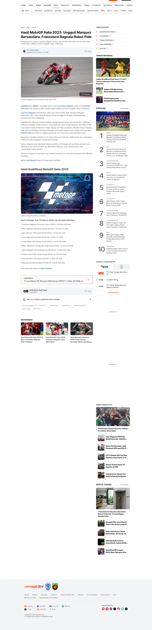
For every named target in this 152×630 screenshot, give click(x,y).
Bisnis (38, 5)
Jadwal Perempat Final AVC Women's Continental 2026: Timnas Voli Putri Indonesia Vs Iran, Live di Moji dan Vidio (117, 152)
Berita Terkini (103, 484)
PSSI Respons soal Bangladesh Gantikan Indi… (115, 99)
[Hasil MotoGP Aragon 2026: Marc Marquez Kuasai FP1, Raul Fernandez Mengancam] (101, 551)
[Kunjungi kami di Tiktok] (126, 609)
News (31, 5)
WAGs (103, 10)
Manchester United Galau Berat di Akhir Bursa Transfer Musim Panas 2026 (116, 203)
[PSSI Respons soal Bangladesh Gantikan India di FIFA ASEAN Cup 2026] (99, 99)
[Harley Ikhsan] (24, 51)
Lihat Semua (124, 108)
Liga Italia (58, 10)
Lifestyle (65, 5)
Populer (101, 108)
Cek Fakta (107, 5)
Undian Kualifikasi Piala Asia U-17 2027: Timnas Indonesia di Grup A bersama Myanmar (111, 81)
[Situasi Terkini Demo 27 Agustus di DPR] (101, 466)
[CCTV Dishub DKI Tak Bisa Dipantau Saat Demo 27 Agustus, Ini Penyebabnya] (101, 456)
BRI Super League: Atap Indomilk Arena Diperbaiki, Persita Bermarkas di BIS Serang (116, 238)
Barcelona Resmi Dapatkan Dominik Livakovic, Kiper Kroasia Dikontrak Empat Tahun (116, 190)
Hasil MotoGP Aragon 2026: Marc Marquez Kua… (116, 551)
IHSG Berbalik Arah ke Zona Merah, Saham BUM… (117, 542)
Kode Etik (54, 595)
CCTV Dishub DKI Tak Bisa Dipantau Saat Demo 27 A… (117, 456)
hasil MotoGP (32, 160)
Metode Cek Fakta (30, 598)
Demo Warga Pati (104, 405)
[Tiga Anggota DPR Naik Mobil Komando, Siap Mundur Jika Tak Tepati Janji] (101, 438)
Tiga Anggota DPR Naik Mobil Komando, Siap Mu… (116, 438)
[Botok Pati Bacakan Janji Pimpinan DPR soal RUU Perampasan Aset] (101, 447)
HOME (23, 5)
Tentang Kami (105, 595)
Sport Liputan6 (46, 268)
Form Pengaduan (92, 595)
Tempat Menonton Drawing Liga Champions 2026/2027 (116, 214)
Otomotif (96, 5)
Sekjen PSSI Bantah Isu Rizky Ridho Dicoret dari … (114, 90)
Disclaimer (44, 595)
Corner (116, 10)
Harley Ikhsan (34, 50)
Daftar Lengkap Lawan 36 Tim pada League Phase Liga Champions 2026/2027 (116, 225)
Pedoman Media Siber (67, 595)
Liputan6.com (40, 615)
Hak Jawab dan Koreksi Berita (48, 598)
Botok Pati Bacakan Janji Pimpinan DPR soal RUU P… (116, 447)
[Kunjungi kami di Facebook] (111, 609)
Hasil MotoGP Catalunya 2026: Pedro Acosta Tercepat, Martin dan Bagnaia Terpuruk (81, 339)
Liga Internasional (93, 10)
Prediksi (123, 10)
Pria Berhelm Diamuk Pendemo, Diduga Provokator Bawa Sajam (113, 430)
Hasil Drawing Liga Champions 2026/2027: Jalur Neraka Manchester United (117, 165)
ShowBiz (47, 5)
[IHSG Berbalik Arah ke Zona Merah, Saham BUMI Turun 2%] (101, 542)
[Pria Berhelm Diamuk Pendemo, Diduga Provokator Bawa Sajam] (113, 416)
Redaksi (34, 595)
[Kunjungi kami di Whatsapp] (122, 609)
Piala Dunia (38, 10)
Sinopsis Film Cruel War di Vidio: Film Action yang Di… (117, 523)
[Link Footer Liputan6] (34, 586)
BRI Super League (79, 10)
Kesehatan (76, 5)
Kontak (27, 595)
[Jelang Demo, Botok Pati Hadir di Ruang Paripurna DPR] (101, 475)
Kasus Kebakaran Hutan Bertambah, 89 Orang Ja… (116, 532)
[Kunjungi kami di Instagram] (118, 609)
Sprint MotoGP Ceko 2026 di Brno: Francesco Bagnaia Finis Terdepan (32, 339)
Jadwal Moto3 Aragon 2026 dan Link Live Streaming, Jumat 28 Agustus (116, 177)
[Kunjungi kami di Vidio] (103, 609)
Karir (114, 595)
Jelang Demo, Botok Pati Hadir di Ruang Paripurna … (117, 475)
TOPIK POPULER (102, 27)
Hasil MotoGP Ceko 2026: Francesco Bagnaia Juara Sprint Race (55, 339)
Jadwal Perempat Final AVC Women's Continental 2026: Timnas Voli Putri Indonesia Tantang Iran (116, 138)
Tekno (86, 5)
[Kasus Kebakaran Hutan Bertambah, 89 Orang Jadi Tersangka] (101, 532)
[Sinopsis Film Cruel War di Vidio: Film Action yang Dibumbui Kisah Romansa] (101, 523)
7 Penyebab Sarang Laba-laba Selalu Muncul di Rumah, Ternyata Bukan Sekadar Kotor (112, 514)
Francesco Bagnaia (66, 106)
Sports (109, 10)
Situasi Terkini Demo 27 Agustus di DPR (115, 466)
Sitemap (80, 595)
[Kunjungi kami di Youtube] (107, 609)
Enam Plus (119, 5)
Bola (56, 5)
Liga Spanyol (48, 10)
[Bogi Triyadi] (27, 291)
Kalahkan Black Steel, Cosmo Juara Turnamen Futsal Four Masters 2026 (117, 251)
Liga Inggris (67, 10)
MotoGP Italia (26, 133)
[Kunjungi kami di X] (114, 609)
